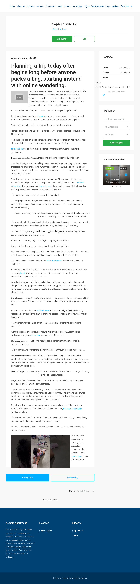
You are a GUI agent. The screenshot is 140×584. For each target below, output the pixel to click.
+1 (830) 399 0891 (96, 6)
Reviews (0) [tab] (72, 477)
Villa (76, 535)
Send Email (62, 39)
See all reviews (59, 29)
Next (126, 174)
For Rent (30, 6)
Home (12, 6)
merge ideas (76, 456)
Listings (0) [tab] (27, 477)
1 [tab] (113, 187)
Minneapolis (46, 531)
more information (54, 260)
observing (41, 116)
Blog (60, 6)
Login (108, 6)
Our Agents (50, 6)
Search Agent (116, 142)
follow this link (17, 149)
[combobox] (85, 491)
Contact (67, 6)
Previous (106, 174)
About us (21, 6)
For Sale (39, 6)
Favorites (126, 6)
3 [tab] (122, 187)
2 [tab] (117, 187)
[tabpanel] (116, 175)
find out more (45, 186)
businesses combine (72, 408)
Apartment (78, 531)
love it (22, 273)
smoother (35, 335)
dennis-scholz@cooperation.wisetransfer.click (113, 84)
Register (115, 6)
